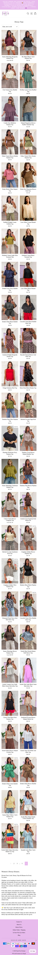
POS (13, 953)
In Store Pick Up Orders (19, 932)
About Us (19, 924)
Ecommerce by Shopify (21, 953)
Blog (19, 935)
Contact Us (19, 922)
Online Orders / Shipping (19, 930)
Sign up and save (18, 940)
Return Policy (19, 927)
